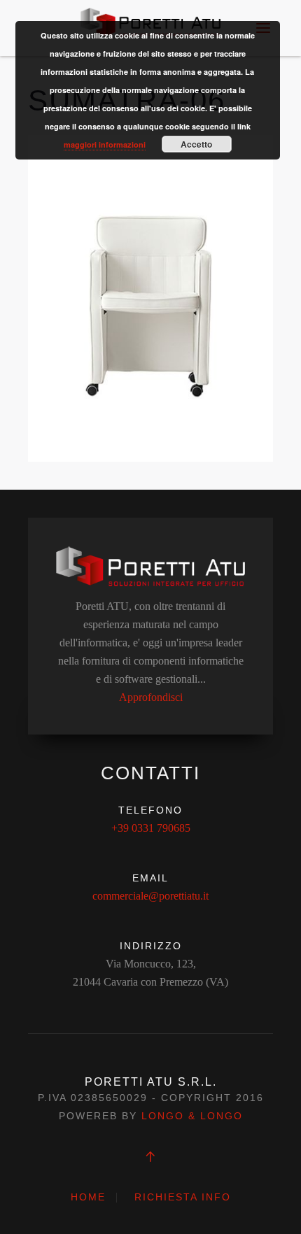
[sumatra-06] (150, 297)
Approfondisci (151, 697)
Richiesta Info (182, 1197)
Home (88, 1197)
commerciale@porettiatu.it (150, 896)
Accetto (196, 144)
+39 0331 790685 (150, 828)
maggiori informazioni (105, 144)
